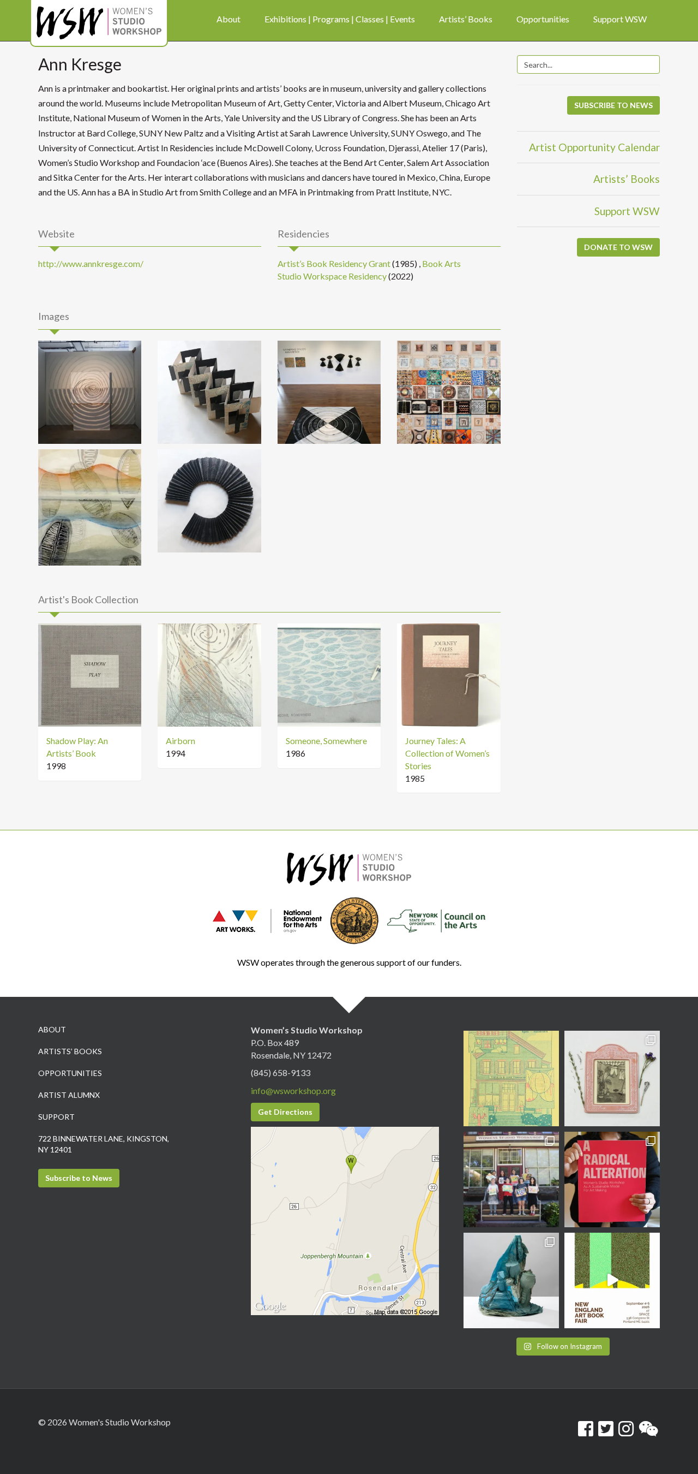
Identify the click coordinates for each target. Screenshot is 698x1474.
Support (56, 1116)
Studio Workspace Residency (332, 276)
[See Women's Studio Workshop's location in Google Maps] (345, 1220)
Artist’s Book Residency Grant (334, 263)
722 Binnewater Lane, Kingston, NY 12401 (103, 1144)
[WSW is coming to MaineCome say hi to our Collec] (612, 1280)
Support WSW (627, 211)
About (52, 1029)
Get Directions (285, 1111)
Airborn (180, 740)
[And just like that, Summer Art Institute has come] (511, 1179)
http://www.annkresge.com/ (90, 263)
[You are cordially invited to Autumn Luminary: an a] (511, 1078)
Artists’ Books (626, 179)
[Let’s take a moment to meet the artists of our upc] (612, 1078)
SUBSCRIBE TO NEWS (613, 105)
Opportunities (70, 1073)
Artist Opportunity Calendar (594, 147)
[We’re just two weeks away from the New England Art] (612, 1179)
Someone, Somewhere (326, 740)
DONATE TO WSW (618, 247)
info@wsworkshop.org (293, 1090)
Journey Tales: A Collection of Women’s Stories (447, 753)
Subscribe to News (78, 1177)
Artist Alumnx (69, 1094)
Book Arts (441, 263)
